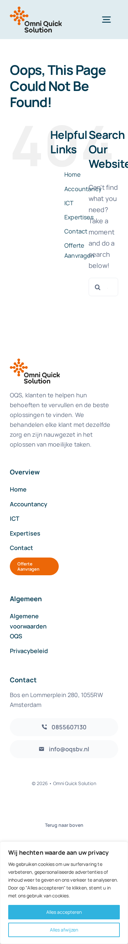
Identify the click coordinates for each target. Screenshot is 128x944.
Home (72, 174)
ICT (69, 203)
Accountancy (83, 189)
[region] (64, 893)
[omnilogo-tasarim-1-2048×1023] (36, 9)
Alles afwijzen (64, 930)
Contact (75, 231)
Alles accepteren (64, 912)
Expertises (79, 217)
